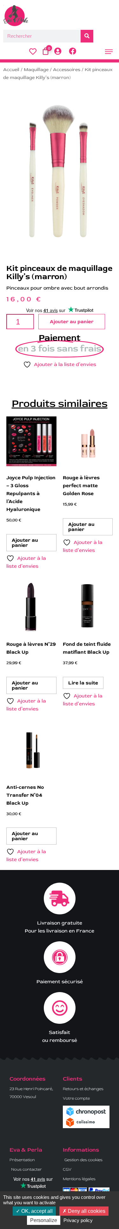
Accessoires (66, 70)
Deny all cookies (86, 1211)
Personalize (43, 1220)
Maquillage (36, 70)
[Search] (87, 36)
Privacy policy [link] (78, 1220)
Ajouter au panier (72, 321)
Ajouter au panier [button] (25, 542)
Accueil (11, 70)
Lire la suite (83, 683)
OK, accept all (36, 1211)
